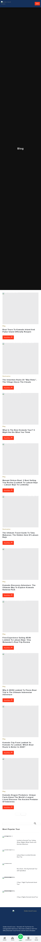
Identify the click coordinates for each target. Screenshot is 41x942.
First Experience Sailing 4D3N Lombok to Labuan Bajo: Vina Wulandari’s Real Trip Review (17, 640)
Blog (4, 326)
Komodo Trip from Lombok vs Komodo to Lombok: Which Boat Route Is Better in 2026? (18, 745)
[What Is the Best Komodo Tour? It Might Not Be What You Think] (20, 409)
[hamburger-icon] (37, 3)
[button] (21, 824)
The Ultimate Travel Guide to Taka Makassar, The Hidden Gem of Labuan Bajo (20, 535)
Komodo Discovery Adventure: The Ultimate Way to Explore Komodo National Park (19, 587)
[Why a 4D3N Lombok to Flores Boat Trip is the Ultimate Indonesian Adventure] (20, 669)
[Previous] (17, 814)
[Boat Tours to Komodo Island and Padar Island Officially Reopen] (20, 308)
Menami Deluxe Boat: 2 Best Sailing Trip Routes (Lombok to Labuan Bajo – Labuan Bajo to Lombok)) (20, 482)
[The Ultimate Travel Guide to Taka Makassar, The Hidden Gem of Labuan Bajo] (20, 511)
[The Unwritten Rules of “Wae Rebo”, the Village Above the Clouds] (20, 358)
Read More (7, 337)
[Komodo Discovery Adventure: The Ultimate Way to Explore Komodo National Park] (20, 564)
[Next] (23, 814)
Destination (6, 376)
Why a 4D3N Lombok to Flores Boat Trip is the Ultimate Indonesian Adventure (20, 692)
